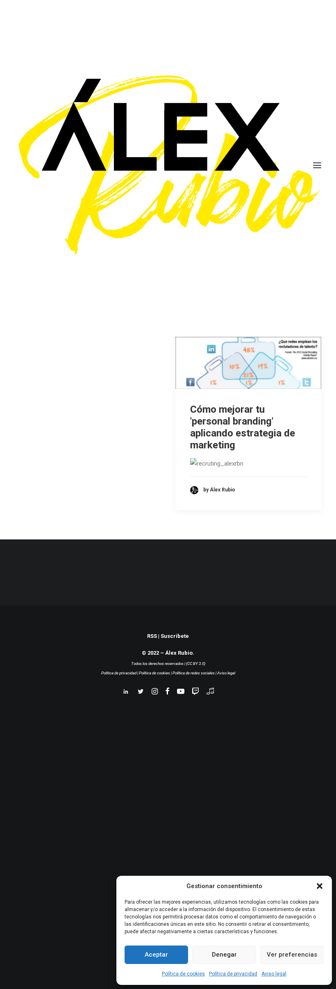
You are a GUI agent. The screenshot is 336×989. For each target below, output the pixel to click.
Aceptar (156, 954)
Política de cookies (183, 974)
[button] (320, 886)
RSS (152, 636)
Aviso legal (273, 974)
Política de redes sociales (194, 673)
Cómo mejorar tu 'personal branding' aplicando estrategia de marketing (242, 427)
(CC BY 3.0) (195, 663)
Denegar (224, 954)
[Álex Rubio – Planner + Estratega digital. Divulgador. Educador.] (168, 165)
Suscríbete (175, 636)
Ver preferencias (292, 954)
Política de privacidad (233, 974)
